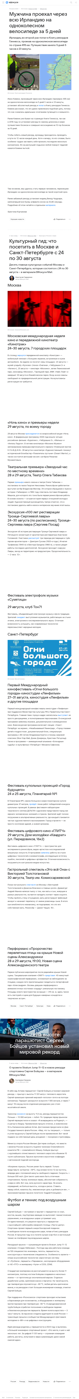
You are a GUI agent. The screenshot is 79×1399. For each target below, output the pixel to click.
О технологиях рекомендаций (62, 1397)
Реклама (17, 1397)
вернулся (21, 355)
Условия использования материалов (41, 1397)
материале (50, 205)
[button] (39, 72)
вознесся (21, 1114)
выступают (63, 715)
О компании (9, 1397)
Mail (3, 1397)
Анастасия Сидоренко (23, 277)
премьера (19, 482)
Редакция (25, 1397)
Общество (43, 9)
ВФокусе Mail (32, 236)
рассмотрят (33, 538)
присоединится (32, 434)
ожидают (21, 617)
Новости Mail (32, 9)
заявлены (45, 853)
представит (50, 975)
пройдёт (33, 804)
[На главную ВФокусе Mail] (13, 2)
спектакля (31, 885)
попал (41, 105)
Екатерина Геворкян (23, 1080)
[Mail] (7, 2)
